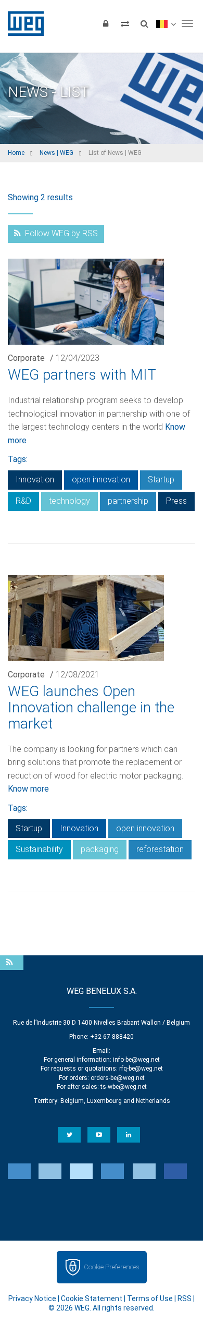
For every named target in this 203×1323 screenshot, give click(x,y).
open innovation (101, 479)
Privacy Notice (32, 1298)
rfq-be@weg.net (141, 1068)
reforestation (160, 849)
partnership (128, 501)
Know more (28, 789)
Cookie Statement (91, 1298)
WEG (22, 23)
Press (176, 501)
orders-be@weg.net (118, 1078)
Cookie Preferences (111, 1267)
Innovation (35, 479)
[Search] (144, 23)
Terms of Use (150, 1298)
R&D (23, 501)
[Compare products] (125, 23)
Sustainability (39, 849)
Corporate (26, 358)
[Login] (105, 23)
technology (69, 501)
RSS (184, 1298)
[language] (166, 23)
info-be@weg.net (136, 1059)
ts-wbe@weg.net (123, 1086)
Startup (161, 479)
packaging (100, 849)
